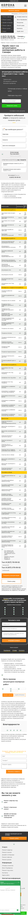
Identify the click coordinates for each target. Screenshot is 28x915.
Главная (3, 42)
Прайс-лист (20, 31)
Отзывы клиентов (22, 16)
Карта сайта (5, 875)
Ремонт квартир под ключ (11, 801)
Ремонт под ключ (7, 870)
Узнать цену (11, 581)
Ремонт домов (6, 28)
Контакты (19, 28)
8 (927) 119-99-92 (8, 36)
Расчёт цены (20, 25)
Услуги (4, 31)
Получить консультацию (11, 575)
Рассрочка (20, 22)
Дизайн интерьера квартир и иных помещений (10, 815)
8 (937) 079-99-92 (8, 38)
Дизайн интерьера (8, 22)
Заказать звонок (14, 10)
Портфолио (7, 650)
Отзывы (14, 650)
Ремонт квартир (7, 16)
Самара (20, 37)
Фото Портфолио (22, 19)
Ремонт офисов (7, 25)
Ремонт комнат (7, 19)
